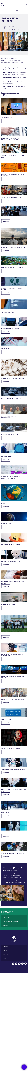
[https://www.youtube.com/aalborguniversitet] (19, 964)
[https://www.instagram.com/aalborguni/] (16, 964)
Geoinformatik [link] (6, 527)
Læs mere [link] (5, 121)
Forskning (8, 10)
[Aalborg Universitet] (2, 4)
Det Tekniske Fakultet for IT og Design (14, 4)
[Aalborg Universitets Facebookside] (13, 964)
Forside (2, 10)
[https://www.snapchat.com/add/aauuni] (25, 964)
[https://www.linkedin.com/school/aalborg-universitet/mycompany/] (22, 964)
